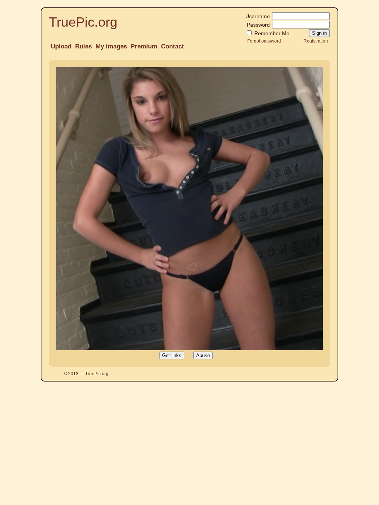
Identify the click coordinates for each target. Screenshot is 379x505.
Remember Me (271, 33)
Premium (144, 46)
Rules (83, 46)
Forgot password (264, 40)
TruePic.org (83, 22)
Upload (61, 46)
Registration (315, 40)
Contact (172, 46)
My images (111, 46)
